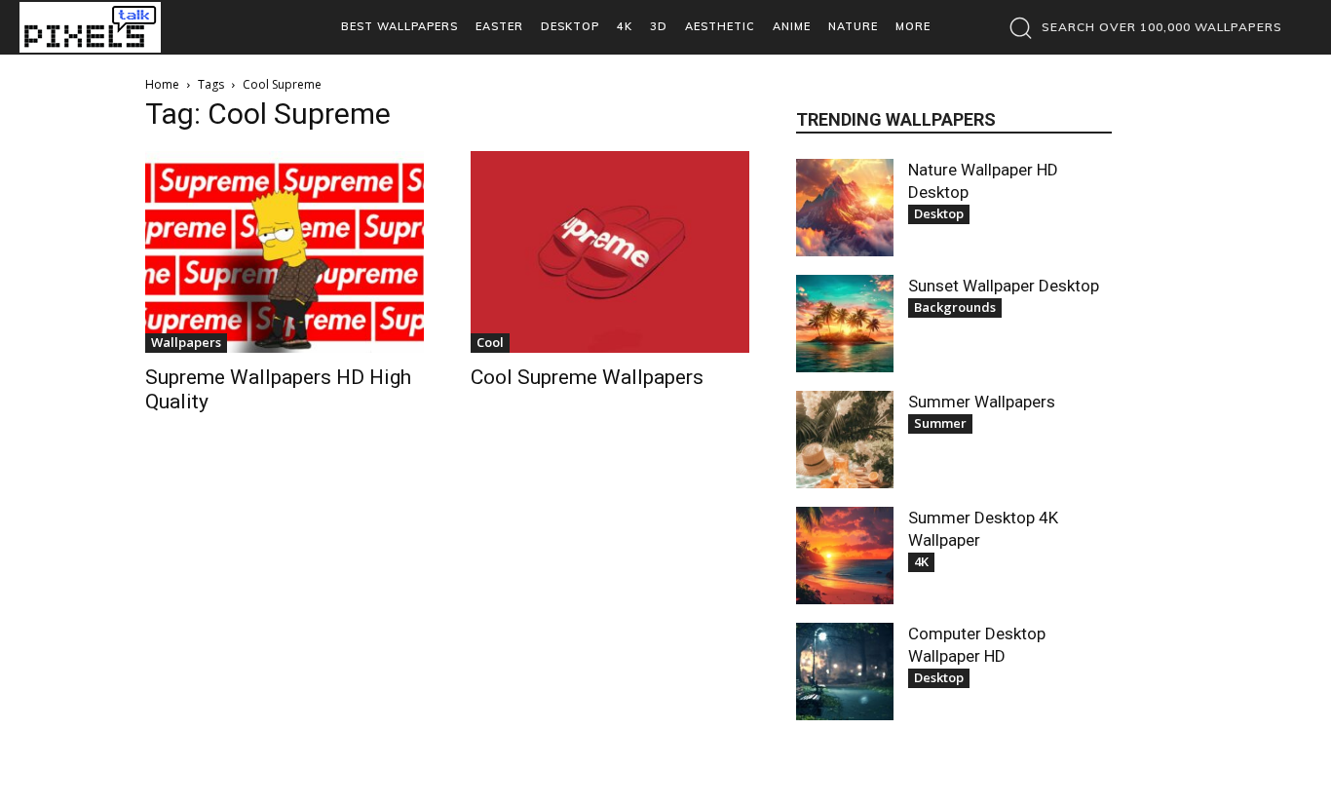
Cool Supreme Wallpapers (587, 377)
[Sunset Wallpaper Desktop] (845, 323)
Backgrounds (955, 307)
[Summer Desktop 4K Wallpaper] (845, 555)
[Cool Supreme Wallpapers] (610, 252)
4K (921, 561)
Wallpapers (186, 342)
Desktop (939, 213)
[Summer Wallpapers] (845, 439)
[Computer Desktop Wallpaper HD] (845, 671)
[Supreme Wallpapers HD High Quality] (284, 252)
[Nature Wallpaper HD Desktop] (845, 207)
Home (162, 84)
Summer (940, 423)
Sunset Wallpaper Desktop (1003, 285)
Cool (490, 342)
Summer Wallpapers (981, 401)
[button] (1140, 27)
